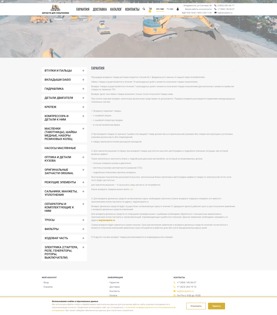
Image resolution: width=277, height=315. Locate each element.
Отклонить (196, 306)
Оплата (113, 295)
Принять (216, 306)
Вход (46, 282)
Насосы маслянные (60, 148)
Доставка (100, 9)
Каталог (116, 9)
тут (131, 189)
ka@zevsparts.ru (107, 220)
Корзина (48, 286)
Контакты (132, 9)
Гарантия (82, 9)
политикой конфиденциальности (140, 307)
